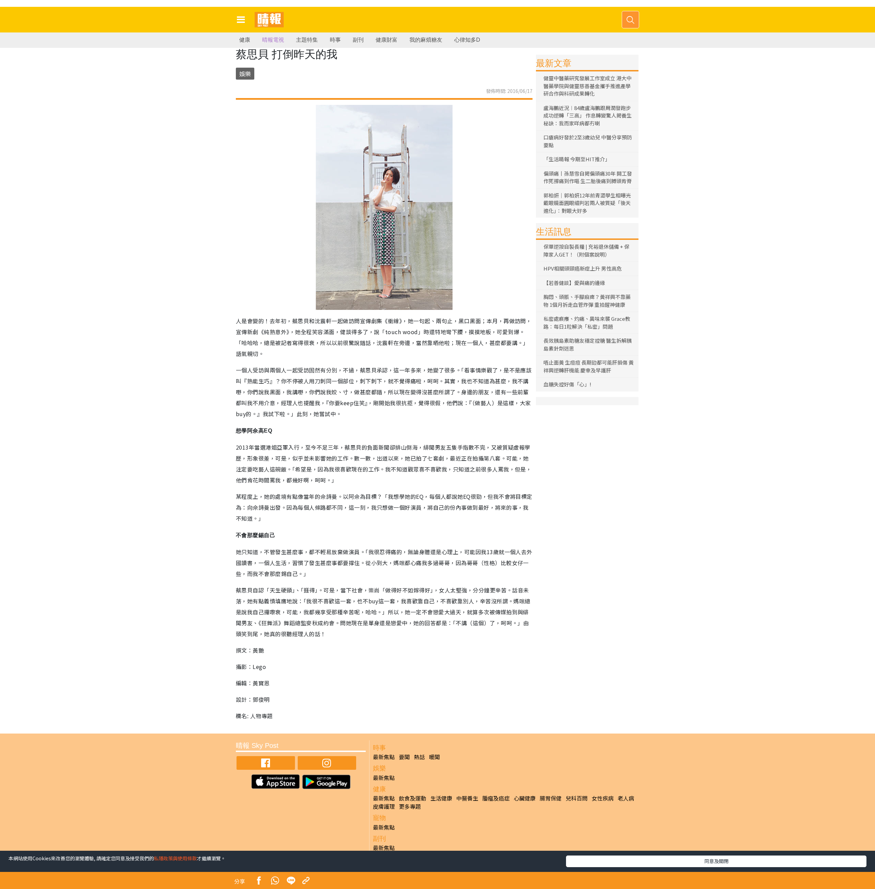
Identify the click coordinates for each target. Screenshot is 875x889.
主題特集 (307, 40)
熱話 (419, 757)
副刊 (358, 40)
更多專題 (410, 806)
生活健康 (441, 798)
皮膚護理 (384, 806)
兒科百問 (577, 798)
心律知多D (467, 40)
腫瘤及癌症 (496, 798)
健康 (244, 40)
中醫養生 (467, 798)
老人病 (626, 798)
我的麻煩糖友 (425, 40)
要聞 (404, 757)
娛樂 (245, 73)
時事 (335, 40)
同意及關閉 (716, 861)
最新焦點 (384, 757)
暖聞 (434, 757)
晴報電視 (273, 40)
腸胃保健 (551, 798)
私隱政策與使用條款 (175, 858)
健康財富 (387, 40)
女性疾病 (603, 798)
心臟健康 (525, 798)
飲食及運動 (412, 798)
